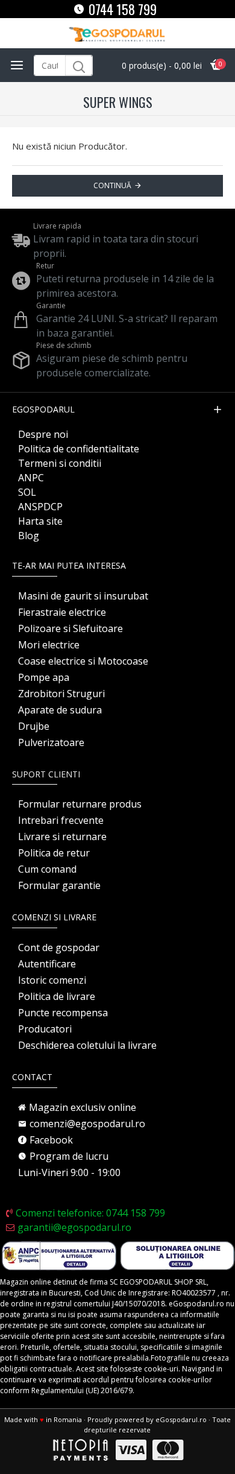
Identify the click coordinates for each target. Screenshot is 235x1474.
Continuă (112, 185)
